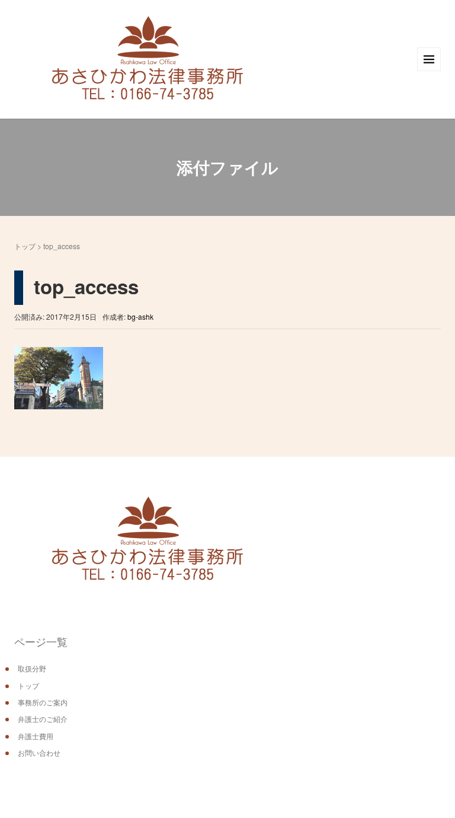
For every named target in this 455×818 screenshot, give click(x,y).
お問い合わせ (39, 752)
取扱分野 (32, 668)
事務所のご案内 (43, 702)
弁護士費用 (35, 736)
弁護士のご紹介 (43, 719)
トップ (25, 246)
